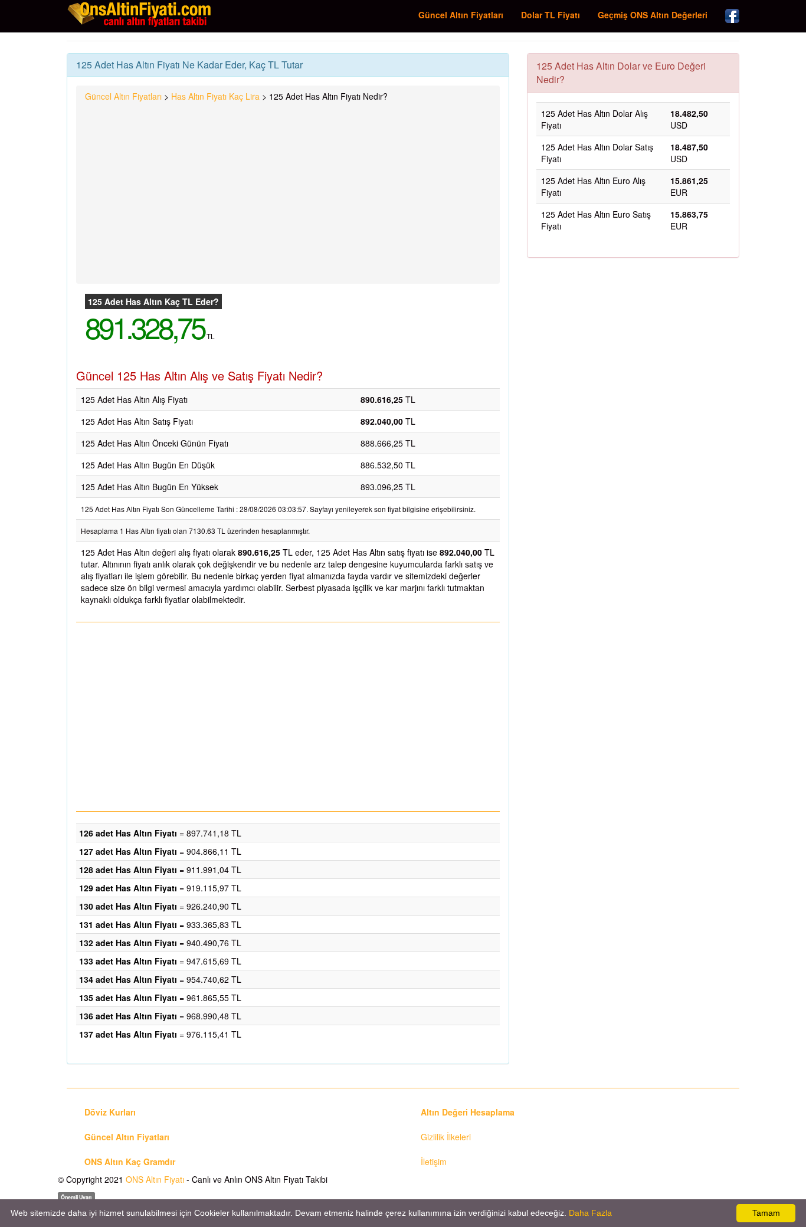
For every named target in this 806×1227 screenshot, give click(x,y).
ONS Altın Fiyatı (155, 1179)
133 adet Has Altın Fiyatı (128, 961)
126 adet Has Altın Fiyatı (128, 833)
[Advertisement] (288, 190)
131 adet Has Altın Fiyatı (128, 924)
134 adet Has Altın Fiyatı (128, 979)
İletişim (434, 1161)
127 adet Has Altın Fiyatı (128, 851)
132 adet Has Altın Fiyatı (128, 943)
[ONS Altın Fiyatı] (140, 14)
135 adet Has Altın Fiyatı (128, 997)
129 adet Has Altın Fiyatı (128, 888)
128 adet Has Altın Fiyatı (128, 869)
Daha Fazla (590, 1213)
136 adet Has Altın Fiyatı (128, 1016)
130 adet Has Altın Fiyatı (128, 906)
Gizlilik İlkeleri (446, 1137)
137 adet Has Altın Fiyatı (128, 1034)
